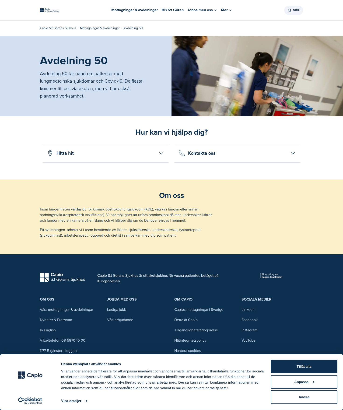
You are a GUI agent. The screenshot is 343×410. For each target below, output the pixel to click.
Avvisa (304, 397)
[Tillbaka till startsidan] (49, 10)
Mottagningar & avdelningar (100, 28)
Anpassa (301, 382)
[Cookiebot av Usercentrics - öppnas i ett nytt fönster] (30, 400)
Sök (296, 10)
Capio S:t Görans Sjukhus (58, 28)
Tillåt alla (304, 366)
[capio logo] (62, 277)
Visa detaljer (71, 401)
